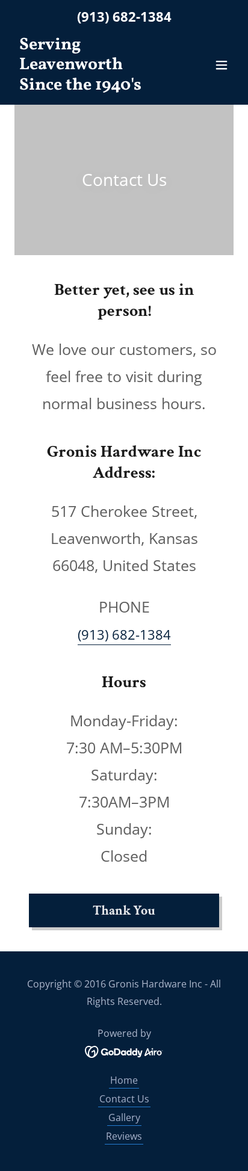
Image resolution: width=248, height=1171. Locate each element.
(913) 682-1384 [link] (124, 16)
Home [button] (124, 1080)
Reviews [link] (124, 1136)
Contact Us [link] (124, 1098)
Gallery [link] (124, 1117)
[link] (91, 86)
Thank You (124, 910)
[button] (221, 65)
